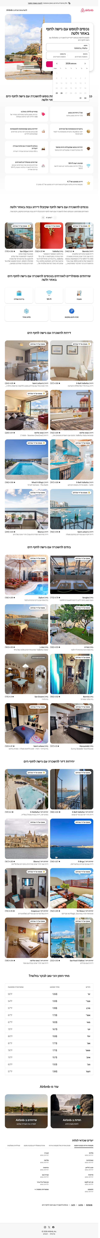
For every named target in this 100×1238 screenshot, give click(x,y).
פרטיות (52, 1234)
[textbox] (78, 56)
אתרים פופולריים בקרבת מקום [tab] (34, 1145)
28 (61, 93)
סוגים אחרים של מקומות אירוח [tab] (59, 1145)
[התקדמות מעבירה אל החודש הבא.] (57, 63)
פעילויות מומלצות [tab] (13, 1145)
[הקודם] (55, 218)
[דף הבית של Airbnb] (87, 10)
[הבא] (43, 218)
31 (80, 98)
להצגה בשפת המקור (35, 3)
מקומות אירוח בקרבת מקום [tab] (83, 1145)
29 (57, 93)
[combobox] (67, 48)
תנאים (45, 1234)
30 (85, 98)
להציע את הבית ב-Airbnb (16, 10)
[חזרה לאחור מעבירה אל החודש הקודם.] (85, 63)
